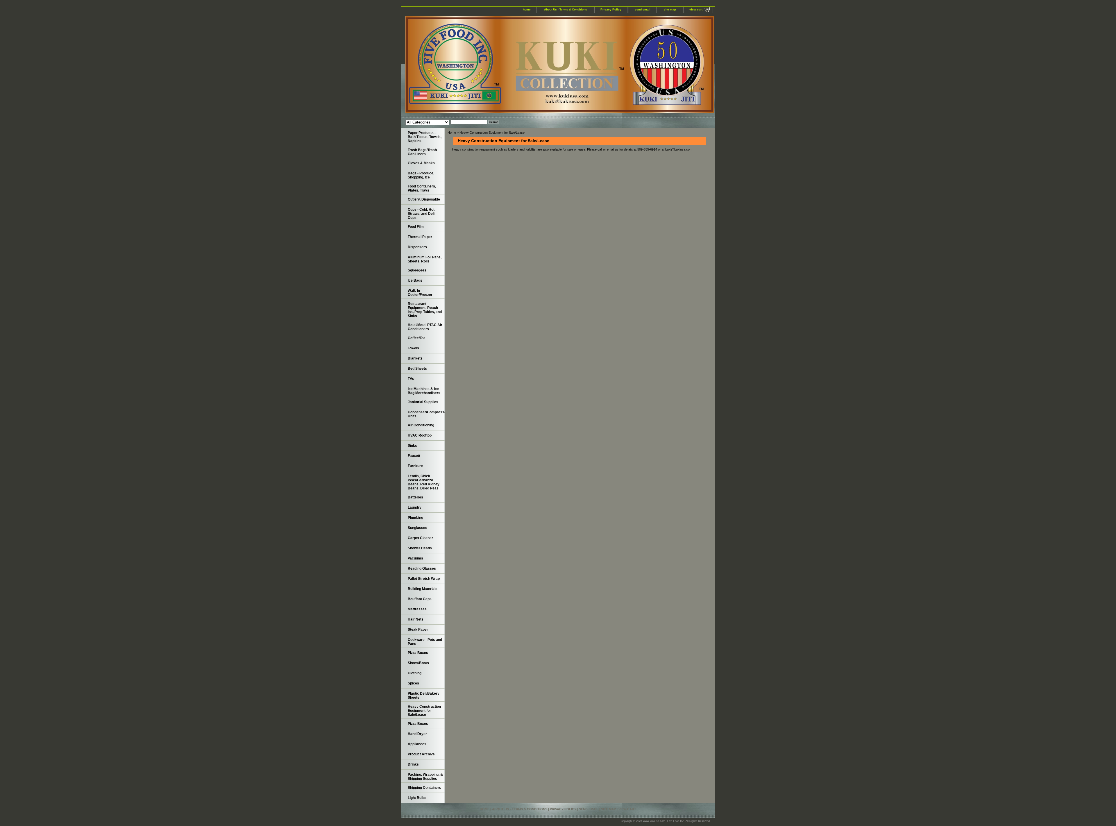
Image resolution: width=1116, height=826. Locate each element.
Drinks (413, 764)
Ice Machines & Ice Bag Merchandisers (424, 391)
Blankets (415, 358)
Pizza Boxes (418, 653)
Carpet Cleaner (420, 538)
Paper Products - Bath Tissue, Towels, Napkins (424, 137)
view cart (695, 9)
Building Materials (422, 589)
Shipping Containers (424, 788)
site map (670, 9)
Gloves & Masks (421, 163)
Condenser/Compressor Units (426, 414)
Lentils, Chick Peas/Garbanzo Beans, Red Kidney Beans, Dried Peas (423, 482)
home (527, 9)
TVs (411, 379)
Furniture (415, 466)
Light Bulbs (417, 798)
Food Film (416, 227)
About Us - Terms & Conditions (565, 9)
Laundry (414, 507)
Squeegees (417, 270)
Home (452, 132)
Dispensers (417, 247)
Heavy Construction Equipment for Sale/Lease (424, 711)
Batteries (415, 497)
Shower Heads (420, 548)
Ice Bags (415, 280)
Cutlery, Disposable (424, 199)
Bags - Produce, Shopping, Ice (421, 175)
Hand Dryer (417, 734)
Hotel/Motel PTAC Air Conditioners (425, 327)
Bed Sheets (417, 368)
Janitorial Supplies (423, 402)
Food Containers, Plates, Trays (422, 188)
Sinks (412, 446)
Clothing (414, 673)
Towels (413, 348)
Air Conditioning (421, 425)
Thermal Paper (420, 237)
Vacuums (415, 558)
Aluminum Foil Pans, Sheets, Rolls (424, 259)
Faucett (414, 456)
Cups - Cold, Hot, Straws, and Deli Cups (421, 214)
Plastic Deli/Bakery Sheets (423, 695)
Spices (413, 683)
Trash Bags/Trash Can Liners (422, 152)
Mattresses (417, 609)
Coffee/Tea (416, 338)
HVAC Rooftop (420, 435)
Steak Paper (418, 629)
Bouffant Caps (420, 599)
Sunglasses (417, 528)
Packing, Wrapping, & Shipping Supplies (425, 777)
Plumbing (415, 518)
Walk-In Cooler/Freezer (420, 293)
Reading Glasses (422, 568)
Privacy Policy (610, 9)
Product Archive (421, 754)
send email (642, 9)
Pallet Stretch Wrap (424, 579)
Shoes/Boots (418, 663)
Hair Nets (415, 619)
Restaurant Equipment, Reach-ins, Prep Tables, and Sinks (425, 310)
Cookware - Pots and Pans (425, 642)
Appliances (417, 744)
